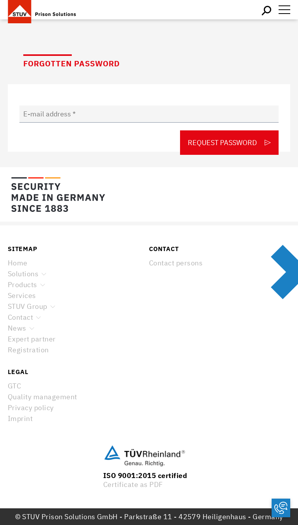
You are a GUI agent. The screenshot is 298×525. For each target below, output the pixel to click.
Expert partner (32, 338)
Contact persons (176, 262)
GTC (14, 385)
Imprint (20, 418)
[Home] (46, 9)
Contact (20, 317)
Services (22, 295)
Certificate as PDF (133, 484)
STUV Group (27, 306)
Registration (28, 349)
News (17, 328)
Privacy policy (31, 407)
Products (22, 284)
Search (267, 9)
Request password (222, 142)
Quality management (42, 396)
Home (18, 262)
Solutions (23, 273)
